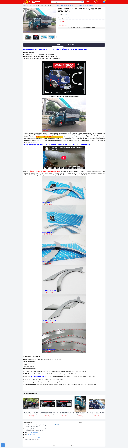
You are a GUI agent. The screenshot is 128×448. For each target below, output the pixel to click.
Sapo (77, 445)
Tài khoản (90, 1)
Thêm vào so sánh (62, 25)
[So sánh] (38, 403)
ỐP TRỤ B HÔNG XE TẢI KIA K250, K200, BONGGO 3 (97, 413)
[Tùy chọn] (40, 403)
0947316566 (34, 432)
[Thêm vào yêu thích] (104, 9)
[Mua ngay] (24, 403)
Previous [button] (23, 37)
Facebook (56, 424)
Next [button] (56, 37)
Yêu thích (98, 1)
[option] (39, 20)
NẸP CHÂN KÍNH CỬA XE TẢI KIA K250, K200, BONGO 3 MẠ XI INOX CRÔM (80, 413)
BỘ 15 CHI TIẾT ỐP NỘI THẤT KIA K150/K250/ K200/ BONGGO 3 (31, 413)
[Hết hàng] (57, 403)
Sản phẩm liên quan (30, 393)
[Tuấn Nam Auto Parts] (31, 2)
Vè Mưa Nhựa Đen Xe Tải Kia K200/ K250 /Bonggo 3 (64, 413)
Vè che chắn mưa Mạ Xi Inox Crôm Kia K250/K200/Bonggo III (47, 413)
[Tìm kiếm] (82, 2)
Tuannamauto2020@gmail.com (36, 437)
